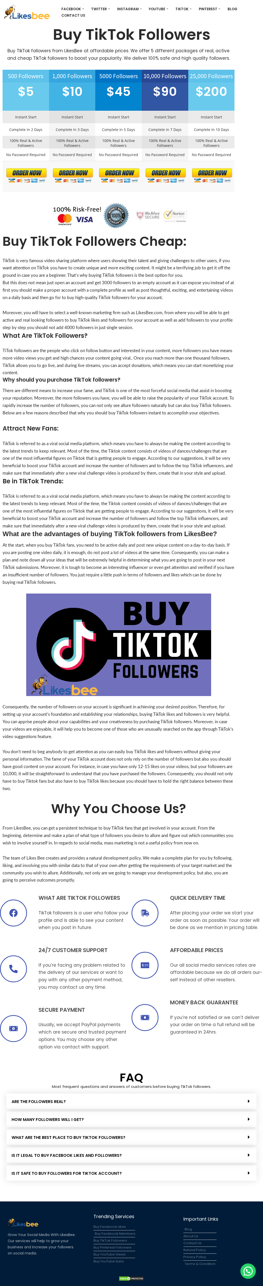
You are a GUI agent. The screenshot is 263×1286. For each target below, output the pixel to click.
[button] (83, 9)
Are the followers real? (39, 1102)
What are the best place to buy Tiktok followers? (68, 1137)
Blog (232, 9)
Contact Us (73, 15)
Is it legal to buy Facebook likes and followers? (67, 1155)
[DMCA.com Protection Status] (131, 1280)
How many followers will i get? (48, 1119)
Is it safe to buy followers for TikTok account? (67, 1173)
